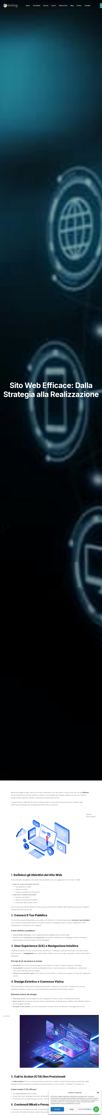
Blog (72, 5)
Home (28, 5)
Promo (79, 5)
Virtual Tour (63, 5)
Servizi (45, 5)
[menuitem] (27, 5)
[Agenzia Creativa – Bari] (10, 6)
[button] (98, 1093)
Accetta (57, 1109)
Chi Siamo (36, 5)
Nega (72, 1109)
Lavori (53, 5)
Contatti (87, 5)
